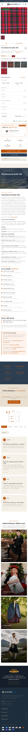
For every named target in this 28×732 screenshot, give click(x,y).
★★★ (21, 426)
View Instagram (15, 402)
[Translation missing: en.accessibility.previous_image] (3, 20)
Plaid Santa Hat (6, 342)
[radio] (4, 65)
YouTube (14, 348)
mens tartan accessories (14, 344)
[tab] (14, 32)
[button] (10, 43)
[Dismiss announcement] (27, 1)
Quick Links (4, 712)
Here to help (5, 719)
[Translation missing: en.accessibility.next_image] (24, 20)
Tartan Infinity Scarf (17, 340)
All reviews (4, 426)
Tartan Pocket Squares (13, 352)
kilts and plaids (14, 217)
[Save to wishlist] (25, 48)
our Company (5, 715)
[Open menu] (2, 4)
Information (5, 708)
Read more (3, 185)
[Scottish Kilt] (14, 4)
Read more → (19, 52)
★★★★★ (10, 426)
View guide (22, 77)
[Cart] (25, 4)
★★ (25, 426)
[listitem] (3, 37)
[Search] (23, 4)
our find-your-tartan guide (17, 347)
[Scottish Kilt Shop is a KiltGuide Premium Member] (14, 671)
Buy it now (15, 155)
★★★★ (15, 426)
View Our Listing (14, 682)
